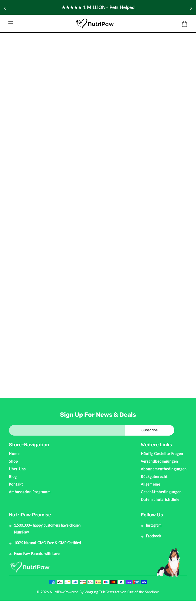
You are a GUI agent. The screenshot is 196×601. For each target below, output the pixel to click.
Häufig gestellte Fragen (162, 453)
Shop (13, 461)
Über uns (17, 469)
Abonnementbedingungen (164, 469)
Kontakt (16, 484)
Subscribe (149, 430)
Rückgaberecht (154, 476)
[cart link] (184, 24)
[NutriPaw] (95, 23)
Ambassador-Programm (30, 492)
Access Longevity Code (98, 153)
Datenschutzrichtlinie (160, 499)
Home (14, 453)
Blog (13, 476)
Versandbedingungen (159, 461)
